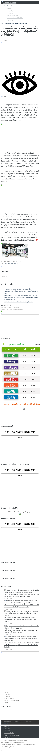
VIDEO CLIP (11, 20)
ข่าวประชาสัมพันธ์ (12, 15)
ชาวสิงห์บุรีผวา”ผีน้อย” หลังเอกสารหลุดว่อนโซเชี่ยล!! (18, 289)
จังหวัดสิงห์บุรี (7, 305)
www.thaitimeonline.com (11, 263)
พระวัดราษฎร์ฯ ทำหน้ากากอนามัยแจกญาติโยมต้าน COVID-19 (20, 295)
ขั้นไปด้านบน (4, 723)
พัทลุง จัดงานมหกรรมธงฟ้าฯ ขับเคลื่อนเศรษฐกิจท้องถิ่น (18, 302)
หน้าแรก (9, 8)
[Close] (1, 750)
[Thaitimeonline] (9, 2)
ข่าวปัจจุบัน (10, 13)
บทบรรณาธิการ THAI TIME (15, 18)
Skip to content (8, 5)
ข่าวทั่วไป (10, 11)
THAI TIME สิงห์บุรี (6, 23)
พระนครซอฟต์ (28, 721)
